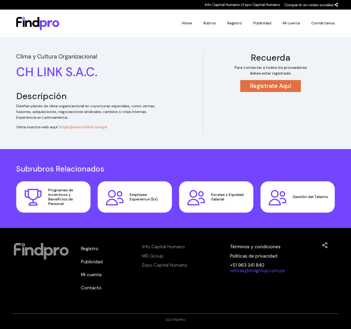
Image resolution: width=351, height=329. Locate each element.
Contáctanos (323, 23)
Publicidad (262, 23)
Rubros (209, 23)
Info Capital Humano (222, 4)
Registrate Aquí (270, 86)
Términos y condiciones (255, 247)
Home (187, 23)
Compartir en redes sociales (309, 5)
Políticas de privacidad (253, 256)
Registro (234, 23)
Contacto (91, 288)
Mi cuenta (291, 23)
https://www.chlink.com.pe (83, 126)
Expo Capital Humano (261, 4)
